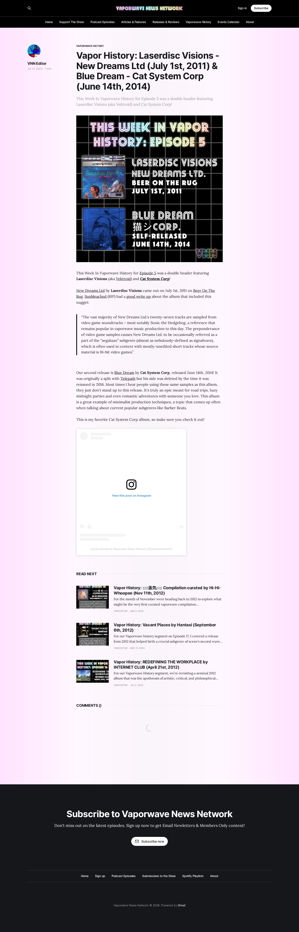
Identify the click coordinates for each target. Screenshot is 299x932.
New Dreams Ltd (90, 290)
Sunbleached (96, 296)
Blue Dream (124, 372)
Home (49, 22)
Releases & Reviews (166, 22)
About (250, 22)
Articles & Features (133, 22)
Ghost (182, 905)
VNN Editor (36, 63)
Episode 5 (148, 273)
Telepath (127, 378)
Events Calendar (228, 22)
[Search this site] (29, 8)
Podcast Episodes (103, 22)
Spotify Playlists (193, 876)
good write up (139, 296)
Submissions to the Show (159, 876)
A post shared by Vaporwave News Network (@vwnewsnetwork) (131, 549)
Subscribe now (152, 841)
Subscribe (261, 8)
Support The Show (71, 22)
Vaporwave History (198, 22)
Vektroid (123, 278)
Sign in (242, 8)
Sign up (100, 876)
